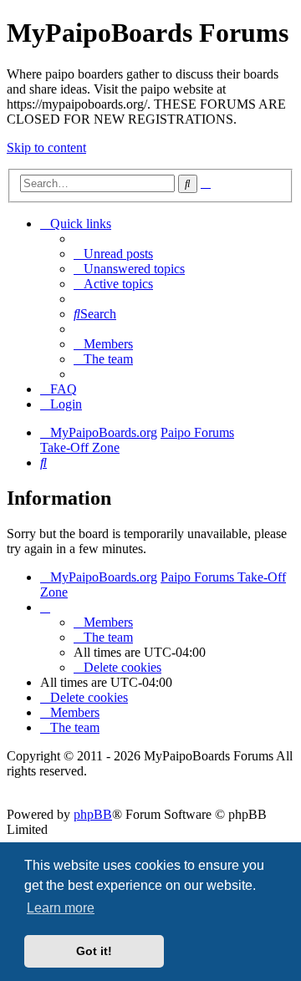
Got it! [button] (94, 951)
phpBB (93, 814)
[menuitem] (113, 254)
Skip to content (46, 147)
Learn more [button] (60, 908)
